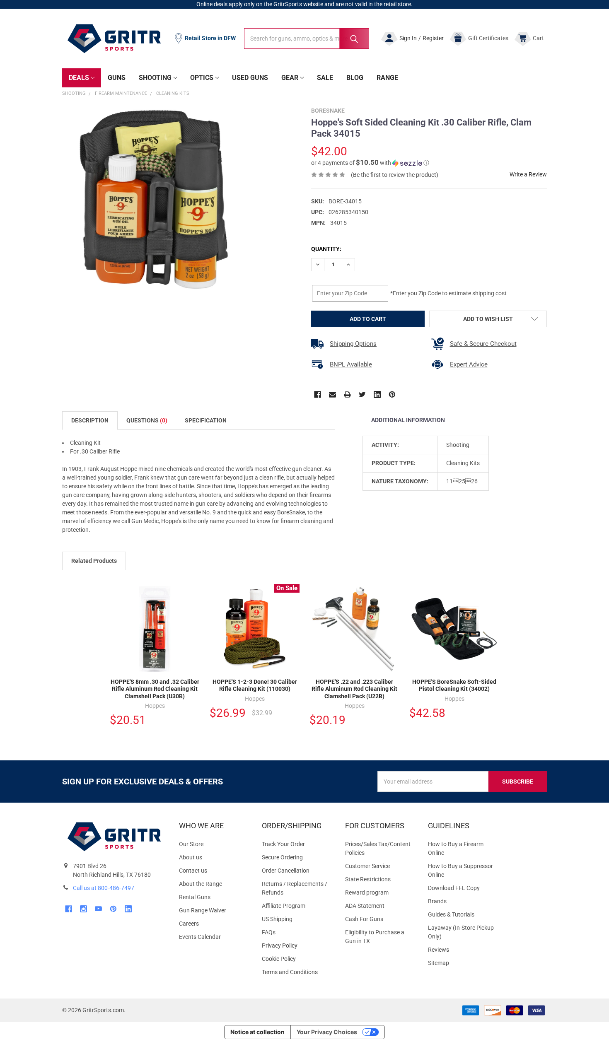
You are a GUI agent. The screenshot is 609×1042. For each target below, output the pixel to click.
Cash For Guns (364, 919)
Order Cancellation (285, 870)
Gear (289, 78)
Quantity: (326, 249)
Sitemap (438, 963)
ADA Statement (364, 905)
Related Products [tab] (94, 560)
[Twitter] (362, 394)
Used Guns (250, 78)
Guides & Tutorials (451, 914)
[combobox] (306, 38)
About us (190, 857)
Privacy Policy (296, 945)
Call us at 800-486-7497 (103, 888)
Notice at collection (257, 1031)
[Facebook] (317, 394)
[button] (370, 163)
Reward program (367, 892)
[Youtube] (98, 908)
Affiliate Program (283, 905)
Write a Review (528, 174)
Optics (201, 78)
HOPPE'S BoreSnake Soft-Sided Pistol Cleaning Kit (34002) (454, 685)
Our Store (191, 844)
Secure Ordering (282, 857)
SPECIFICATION (206, 420)
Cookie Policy (296, 959)
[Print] (347, 394)
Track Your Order (283, 844)
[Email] (332, 394)
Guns (117, 78)
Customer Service (367, 866)
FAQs (269, 932)
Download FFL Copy (454, 888)
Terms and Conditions (296, 972)
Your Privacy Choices (327, 1031)
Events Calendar (200, 936)
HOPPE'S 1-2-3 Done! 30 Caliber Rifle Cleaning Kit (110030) (255, 685)
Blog (354, 78)
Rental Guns (194, 897)
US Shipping (277, 919)
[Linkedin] (377, 394)
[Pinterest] (392, 394)
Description (90, 420)
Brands (437, 901)
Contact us (193, 870)
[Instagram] (83, 908)
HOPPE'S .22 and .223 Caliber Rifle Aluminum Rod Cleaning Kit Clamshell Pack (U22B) (354, 688)
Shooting (155, 78)
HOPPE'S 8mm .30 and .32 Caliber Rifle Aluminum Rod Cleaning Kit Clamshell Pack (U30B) (155, 688)
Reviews (438, 949)
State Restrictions (368, 879)
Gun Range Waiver (202, 910)
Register (433, 38)
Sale (325, 78)
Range (387, 78)
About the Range (200, 883)
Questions (146, 420)
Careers (189, 923)
